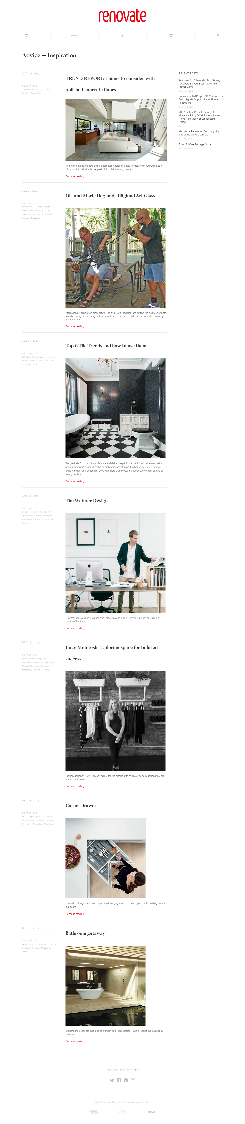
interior (42, 210)
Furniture (34, 512)
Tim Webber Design (87, 501)
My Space (45, 662)
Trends (25, 523)
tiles (35, 364)
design (41, 207)
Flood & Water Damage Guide (195, 144)
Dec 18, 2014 (30, 642)
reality (40, 214)
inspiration (33, 210)
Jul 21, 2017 (30, 190)
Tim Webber (47, 519)
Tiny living (49, 824)
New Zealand (35, 515)
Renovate (47, 515)
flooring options (42, 89)
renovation (27, 364)
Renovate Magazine (31, 218)
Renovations (35, 93)
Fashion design (35, 658)
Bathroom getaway (85, 933)
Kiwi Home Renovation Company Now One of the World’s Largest (199, 133)
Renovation (38, 670)
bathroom (26, 357)
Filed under (29, 86)
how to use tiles (39, 357)
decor (33, 207)
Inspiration (27, 662)
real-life (32, 214)
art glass (26, 207)
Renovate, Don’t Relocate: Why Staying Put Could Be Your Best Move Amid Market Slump (199, 83)
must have (49, 360)
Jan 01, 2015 (30, 495)
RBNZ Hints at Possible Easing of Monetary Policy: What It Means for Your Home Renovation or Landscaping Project (200, 117)
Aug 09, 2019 (31, 73)
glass (47, 207)
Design (25, 512)
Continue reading (75, 176)
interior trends (28, 360)
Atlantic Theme (102, 1102)
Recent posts (188, 73)
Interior (25, 93)
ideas (24, 210)
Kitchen (50, 816)
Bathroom (26, 944)
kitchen (39, 360)
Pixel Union (117, 1102)
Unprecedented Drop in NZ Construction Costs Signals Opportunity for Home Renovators (201, 99)
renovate (48, 214)
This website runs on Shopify (136, 1102)
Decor (24, 658)
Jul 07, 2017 (30, 340)
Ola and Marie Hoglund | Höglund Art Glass (110, 196)
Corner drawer (81, 805)
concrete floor (28, 89)
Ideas (46, 658)
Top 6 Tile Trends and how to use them (106, 346)
